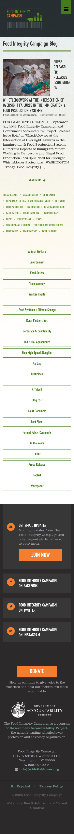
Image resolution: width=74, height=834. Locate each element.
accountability (30, 195)
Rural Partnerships (37, 321)
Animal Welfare (37, 252)
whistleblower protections (49, 225)
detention (60, 201)
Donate (37, 671)
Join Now (40, 555)
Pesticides (37, 374)
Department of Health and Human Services (28, 201)
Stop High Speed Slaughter (37, 353)
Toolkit (37, 475)
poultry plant (24, 219)
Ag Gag (37, 364)
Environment (37, 262)
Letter (37, 454)
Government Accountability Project (38, 728)
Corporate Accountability (37, 331)
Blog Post (37, 400)
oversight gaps (51, 213)
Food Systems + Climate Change (37, 310)
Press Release (10, 195)
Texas (38, 219)
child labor (49, 195)
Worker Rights (49, 231)
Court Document (37, 411)
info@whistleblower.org (39, 769)
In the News (37, 443)
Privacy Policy (51, 786)
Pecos (9, 219)
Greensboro (33, 207)
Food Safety (12, 231)
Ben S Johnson (36, 803)
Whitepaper (37, 486)
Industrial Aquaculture (37, 342)
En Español (20, 786)
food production (14, 207)
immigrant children (54, 207)
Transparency (30, 231)
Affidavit (37, 390)
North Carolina (31, 213)
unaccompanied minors (18, 225)
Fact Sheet (37, 422)
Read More (35, 180)
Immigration (12, 213)
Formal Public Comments (37, 433)
